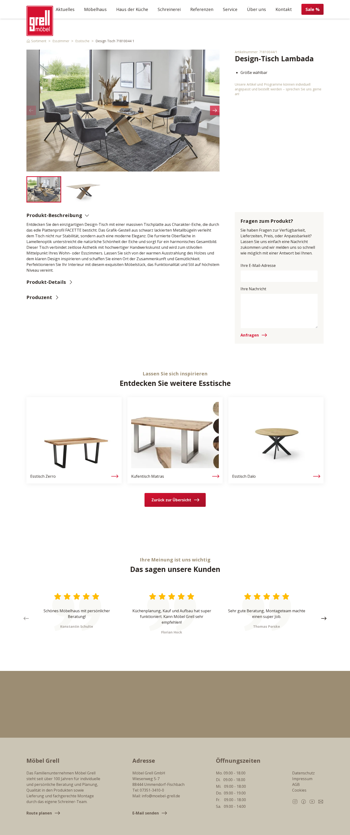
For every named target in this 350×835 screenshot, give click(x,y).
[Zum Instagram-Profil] (295, 801)
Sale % (312, 9)
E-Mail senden (145, 813)
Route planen (39, 813)
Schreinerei (169, 9)
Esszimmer (60, 41)
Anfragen (249, 335)
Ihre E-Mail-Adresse (258, 265)
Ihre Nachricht (253, 288)
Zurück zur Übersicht (171, 500)
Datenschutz (303, 773)
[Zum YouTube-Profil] (312, 801)
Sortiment (38, 41)
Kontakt (283, 9)
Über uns (256, 9)
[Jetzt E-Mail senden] (321, 801)
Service (230, 9)
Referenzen (201, 9)
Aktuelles (65, 9)
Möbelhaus (95, 9)
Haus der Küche (132, 9)
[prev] (31, 110)
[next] (215, 110)
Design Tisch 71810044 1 (114, 41)
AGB (296, 784)
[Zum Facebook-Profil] (303, 801)
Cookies (299, 790)
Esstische (82, 41)
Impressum (302, 778)
